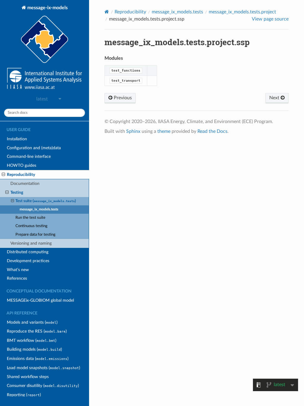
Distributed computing (27, 252)
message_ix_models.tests (39, 209)
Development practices (28, 261)
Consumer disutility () (43, 385)
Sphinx (133, 131)
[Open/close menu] (3, 174)
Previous (122, 97)
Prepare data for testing (35, 235)
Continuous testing (31, 226)
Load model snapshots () (43, 368)
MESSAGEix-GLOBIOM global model (40, 300)
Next (275, 97)
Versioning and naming (31, 243)
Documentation (24, 183)
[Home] (106, 11)
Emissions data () (38, 358)
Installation (17, 139)
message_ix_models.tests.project (242, 12)
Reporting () (24, 395)
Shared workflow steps (28, 376)
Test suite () (45, 201)
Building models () (34, 349)
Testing (16, 192)
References (17, 278)
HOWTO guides (21, 165)
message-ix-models (47, 7)
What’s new (18, 269)
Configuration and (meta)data (34, 148)
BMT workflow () (31, 340)
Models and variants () (32, 322)
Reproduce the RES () (37, 331)
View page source (270, 19)
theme (163, 131)
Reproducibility (21, 174)
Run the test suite (30, 218)
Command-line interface (29, 156)
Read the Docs (212, 131)
